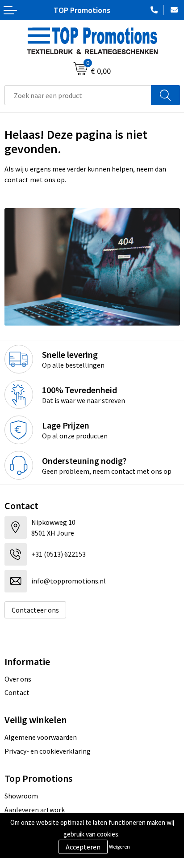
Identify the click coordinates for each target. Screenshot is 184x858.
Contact (16, 692)
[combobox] (77, 95)
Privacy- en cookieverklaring (47, 750)
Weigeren (119, 846)
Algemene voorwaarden (40, 737)
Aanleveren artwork (34, 809)
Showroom (21, 795)
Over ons (17, 678)
